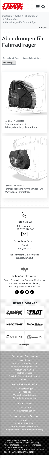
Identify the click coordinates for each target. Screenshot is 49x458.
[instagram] (22, 293)
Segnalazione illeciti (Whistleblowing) (24, 429)
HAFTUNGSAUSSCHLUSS (30, 450)
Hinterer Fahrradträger (31, 58)
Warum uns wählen (24, 369)
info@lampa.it (24, 248)
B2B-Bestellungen (24, 388)
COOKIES (15, 450)
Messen (24, 379)
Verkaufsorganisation (24, 410)
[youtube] (27, 293)
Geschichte (24, 360)
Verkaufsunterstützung (24, 395)
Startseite (7, 16)
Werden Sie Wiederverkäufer (24, 426)
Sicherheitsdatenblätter (24, 398)
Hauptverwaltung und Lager (24, 366)
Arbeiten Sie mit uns (24, 423)
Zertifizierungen (24, 373)
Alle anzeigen (9, 62)
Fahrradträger (31, 16)
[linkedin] (32, 293)
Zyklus (18, 16)
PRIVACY (7, 450)
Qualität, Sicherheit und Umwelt (24, 376)
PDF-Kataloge (24, 391)
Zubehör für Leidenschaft (24, 363)
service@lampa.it (24, 258)
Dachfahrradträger (11, 58)
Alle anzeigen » (24, 345)
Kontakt (24, 420)
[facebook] (17, 293)
